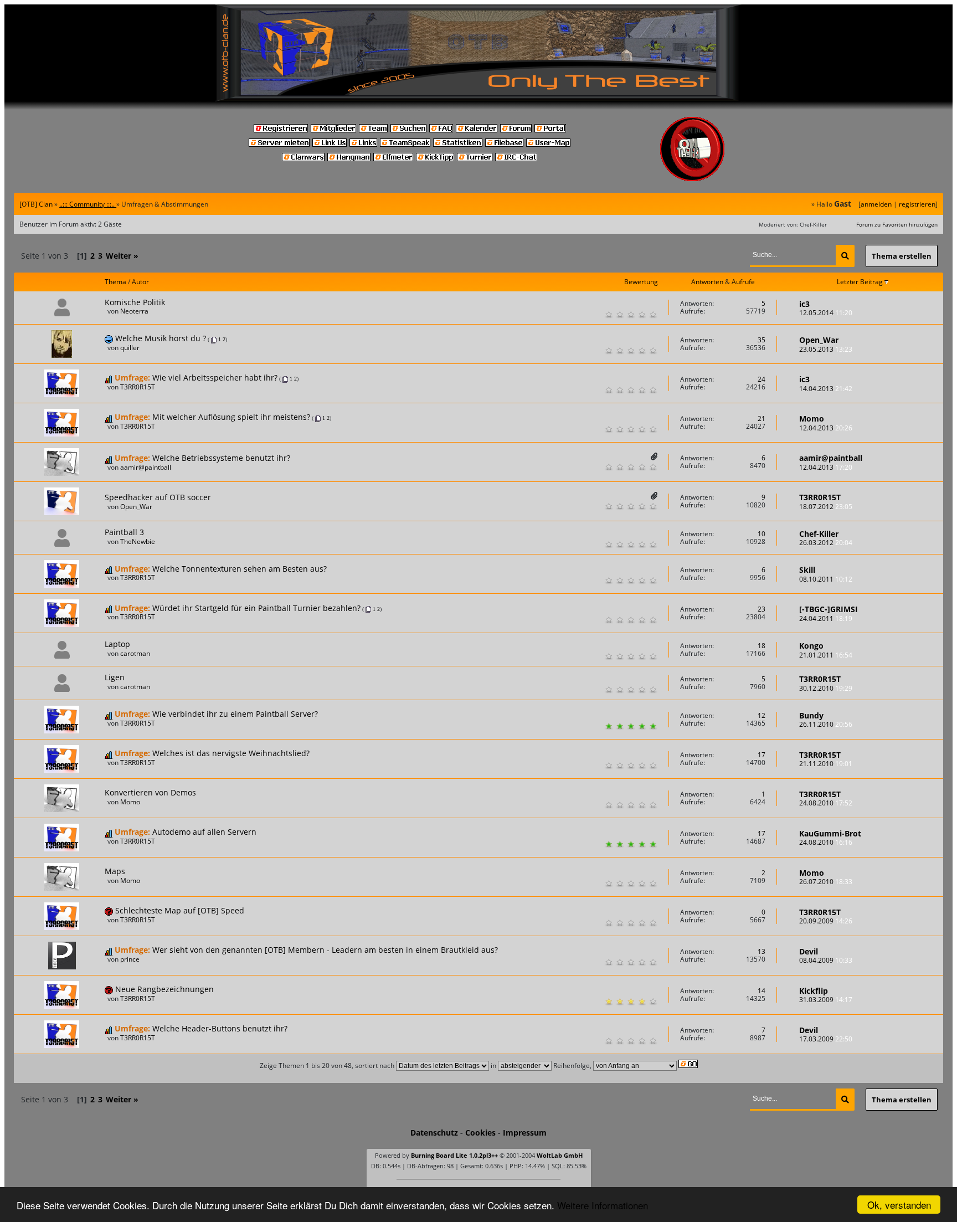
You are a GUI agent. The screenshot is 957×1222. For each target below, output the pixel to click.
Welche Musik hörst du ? (160, 338)
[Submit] (845, 256)
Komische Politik (135, 302)
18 (761, 645)
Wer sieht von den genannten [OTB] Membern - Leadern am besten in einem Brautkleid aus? (325, 949)
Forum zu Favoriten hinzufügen (897, 224)
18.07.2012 (825, 506)
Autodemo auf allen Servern (204, 831)
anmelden (876, 204)
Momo (811, 418)
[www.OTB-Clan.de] (478, 52)
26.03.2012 (825, 542)
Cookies (480, 1132)
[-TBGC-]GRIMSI (828, 609)
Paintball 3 (124, 532)
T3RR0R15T (137, 387)
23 (761, 609)
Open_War (818, 340)
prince (130, 959)
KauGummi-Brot (830, 833)
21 (761, 418)
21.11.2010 (825, 763)
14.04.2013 (825, 388)
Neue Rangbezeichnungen (164, 989)
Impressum (525, 1132)
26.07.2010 (825, 881)
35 (761, 340)
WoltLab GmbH (560, 1155)
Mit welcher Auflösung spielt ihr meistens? (231, 417)
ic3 (804, 304)
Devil (808, 951)
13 (761, 951)
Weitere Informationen (602, 1205)
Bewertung (641, 282)
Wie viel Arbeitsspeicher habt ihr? (214, 377)
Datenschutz (434, 1132)
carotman (135, 653)
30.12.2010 (825, 688)
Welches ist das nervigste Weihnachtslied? (231, 753)
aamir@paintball (145, 467)
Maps (115, 871)
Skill (807, 569)
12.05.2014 (825, 312)
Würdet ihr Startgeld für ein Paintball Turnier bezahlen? (256, 608)
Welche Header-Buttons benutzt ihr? (219, 1028)
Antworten (707, 281)
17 (761, 754)
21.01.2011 (825, 655)
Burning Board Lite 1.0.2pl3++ (454, 1155)
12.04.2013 (825, 428)
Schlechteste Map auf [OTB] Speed (179, 910)
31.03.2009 (825, 999)
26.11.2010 (825, 724)
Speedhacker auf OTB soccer (158, 497)
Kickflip (813, 990)
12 (761, 715)
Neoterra (134, 311)
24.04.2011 (825, 618)
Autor (140, 281)
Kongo (811, 645)
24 (761, 379)
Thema (115, 281)
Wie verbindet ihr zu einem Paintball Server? (235, 713)
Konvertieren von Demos (150, 792)
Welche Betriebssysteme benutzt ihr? (221, 458)
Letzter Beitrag (860, 281)
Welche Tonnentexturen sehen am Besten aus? (239, 568)
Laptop (117, 644)
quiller (130, 347)
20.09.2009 (825, 921)
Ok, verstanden (899, 1204)
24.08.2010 (825, 803)
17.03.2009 (825, 1039)
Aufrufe (743, 281)
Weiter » (122, 255)
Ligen (115, 677)
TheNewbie (137, 541)
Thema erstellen (902, 256)
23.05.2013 (825, 349)
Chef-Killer (818, 533)
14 (761, 990)
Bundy (811, 715)
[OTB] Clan (36, 204)
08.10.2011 (825, 579)
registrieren (917, 204)
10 (761, 533)
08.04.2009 (825, 960)
